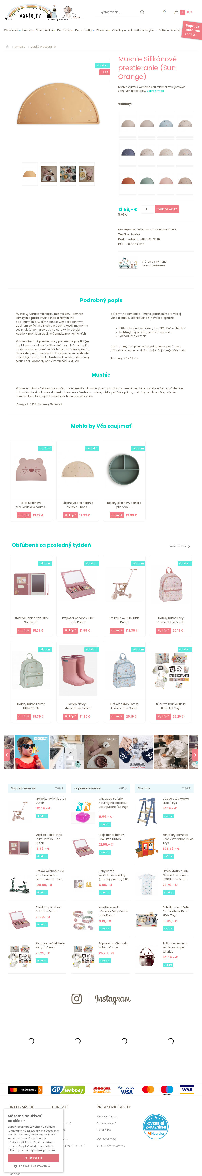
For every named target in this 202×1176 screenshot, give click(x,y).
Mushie (135, 234)
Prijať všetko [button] (33, 1157)
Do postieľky (83, 30)
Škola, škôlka (44, 30)
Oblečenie (11, 30)
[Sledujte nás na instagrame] (101, 1012)
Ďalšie (162, 30)
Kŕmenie (102, 30)
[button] (33, 1166)
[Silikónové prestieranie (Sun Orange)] (59, 106)
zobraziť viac (155, 91)
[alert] (33, 1140)
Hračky (27, 30)
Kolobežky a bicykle (141, 30)
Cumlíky (117, 30)
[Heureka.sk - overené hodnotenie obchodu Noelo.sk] (156, 1138)
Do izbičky (64, 30)
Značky (176, 30)
